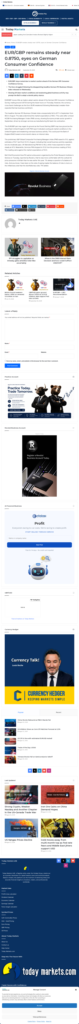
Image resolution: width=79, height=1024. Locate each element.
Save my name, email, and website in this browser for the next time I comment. (32, 361)
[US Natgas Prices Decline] (21, 828)
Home (8, 42)
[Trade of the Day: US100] (10, 750)
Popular (21, 712)
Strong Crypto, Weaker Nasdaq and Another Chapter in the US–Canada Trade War (21, 809)
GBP (13, 47)
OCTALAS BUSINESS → (30, 23)
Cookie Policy (32, 1021)
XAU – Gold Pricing (8, 921)
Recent (58, 712)
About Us (48, 1021)
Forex (13, 42)
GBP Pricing (5, 927)
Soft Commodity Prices (9, 918)
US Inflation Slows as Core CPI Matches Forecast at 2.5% (39, 729)
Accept (39, 1006)
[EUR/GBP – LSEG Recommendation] (63, 284)
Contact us (5, 945)
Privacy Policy (41, 1021)
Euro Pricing (5, 924)
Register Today (39, 434)
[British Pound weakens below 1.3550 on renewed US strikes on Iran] (15, 284)
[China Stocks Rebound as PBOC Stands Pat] (10, 723)
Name (7, 343)
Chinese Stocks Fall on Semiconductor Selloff (35, 757)
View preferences (39, 1017)
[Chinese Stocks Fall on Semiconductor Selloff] (10, 760)
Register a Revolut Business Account (39, 171)
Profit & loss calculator (9, 894)
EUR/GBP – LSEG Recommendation (60, 293)
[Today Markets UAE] (15, 29)
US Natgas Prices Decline (18, 840)
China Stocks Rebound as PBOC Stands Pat (34, 720)
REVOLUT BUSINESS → (49, 23)
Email (7, 352)
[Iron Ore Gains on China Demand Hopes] (57, 794)
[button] (76, 990)
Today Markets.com (8, 951)
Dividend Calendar (8, 897)
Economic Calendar (8, 900)
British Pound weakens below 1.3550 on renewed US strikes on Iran (14, 294)
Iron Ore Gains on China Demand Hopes (26, 34)
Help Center (5, 948)
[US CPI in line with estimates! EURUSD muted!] (10, 741)
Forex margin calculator (9, 907)
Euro (7, 47)
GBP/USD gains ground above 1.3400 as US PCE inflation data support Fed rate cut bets (39, 295)
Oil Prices (5, 930)
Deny (39, 1011)
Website (43, 352)
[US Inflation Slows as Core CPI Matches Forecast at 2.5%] (10, 732)
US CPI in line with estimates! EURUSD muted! (35, 738)
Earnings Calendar (8, 903)
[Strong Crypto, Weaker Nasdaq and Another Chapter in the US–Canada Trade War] (21, 794)
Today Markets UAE (14, 70)
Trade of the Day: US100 (27, 748)
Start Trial (39, 545)
